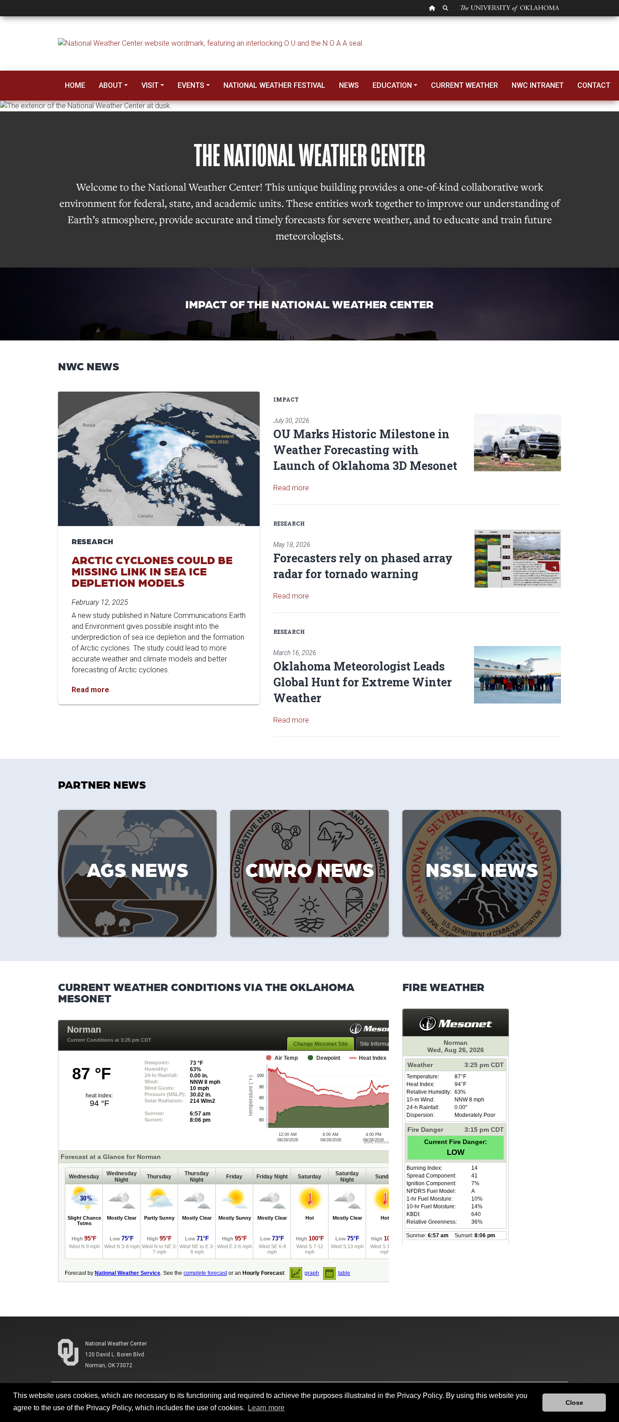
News (349, 85)
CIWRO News (309, 868)
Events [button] (191, 85)
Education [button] (392, 85)
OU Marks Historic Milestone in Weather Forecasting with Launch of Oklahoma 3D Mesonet (365, 449)
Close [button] (574, 1402)
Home (75, 85)
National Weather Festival (274, 85)
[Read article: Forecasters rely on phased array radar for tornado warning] (517, 559)
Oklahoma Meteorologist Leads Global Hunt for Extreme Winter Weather (362, 682)
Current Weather (464, 85)
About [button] (110, 85)
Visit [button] (150, 85)
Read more (291, 488)
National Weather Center (116, 1344)
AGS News (138, 868)
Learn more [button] (266, 1408)
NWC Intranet (538, 85)
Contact (593, 85)
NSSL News (482, 868)
